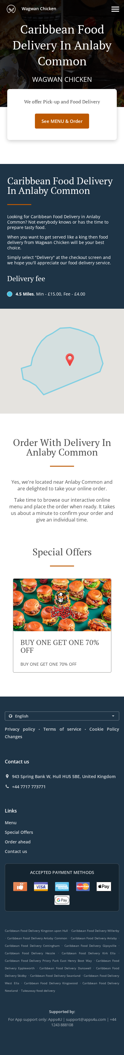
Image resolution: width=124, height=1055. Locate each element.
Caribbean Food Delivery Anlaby (94, 938)
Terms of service (62, 729)
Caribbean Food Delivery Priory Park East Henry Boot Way (48, 960)
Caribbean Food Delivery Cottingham (32, 946)
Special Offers (19, 832)
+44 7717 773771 (29, 786)
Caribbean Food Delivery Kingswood (51, 983)
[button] (115, 9)
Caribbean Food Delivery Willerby (95, 931)
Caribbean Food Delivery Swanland (55, 975)
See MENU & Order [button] (62, 121)
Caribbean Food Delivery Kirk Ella (89, 953)
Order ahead (18, 842)
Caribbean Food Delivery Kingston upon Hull (36, 931)
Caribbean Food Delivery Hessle (30, 953)
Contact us (16, 851)
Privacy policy (20, 729)
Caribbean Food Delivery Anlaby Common (37, 938)
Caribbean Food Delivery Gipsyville (90, 946)
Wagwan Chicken (38, 8)
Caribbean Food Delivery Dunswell (65, 968)
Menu (11, 822)
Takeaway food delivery (38, 990)
